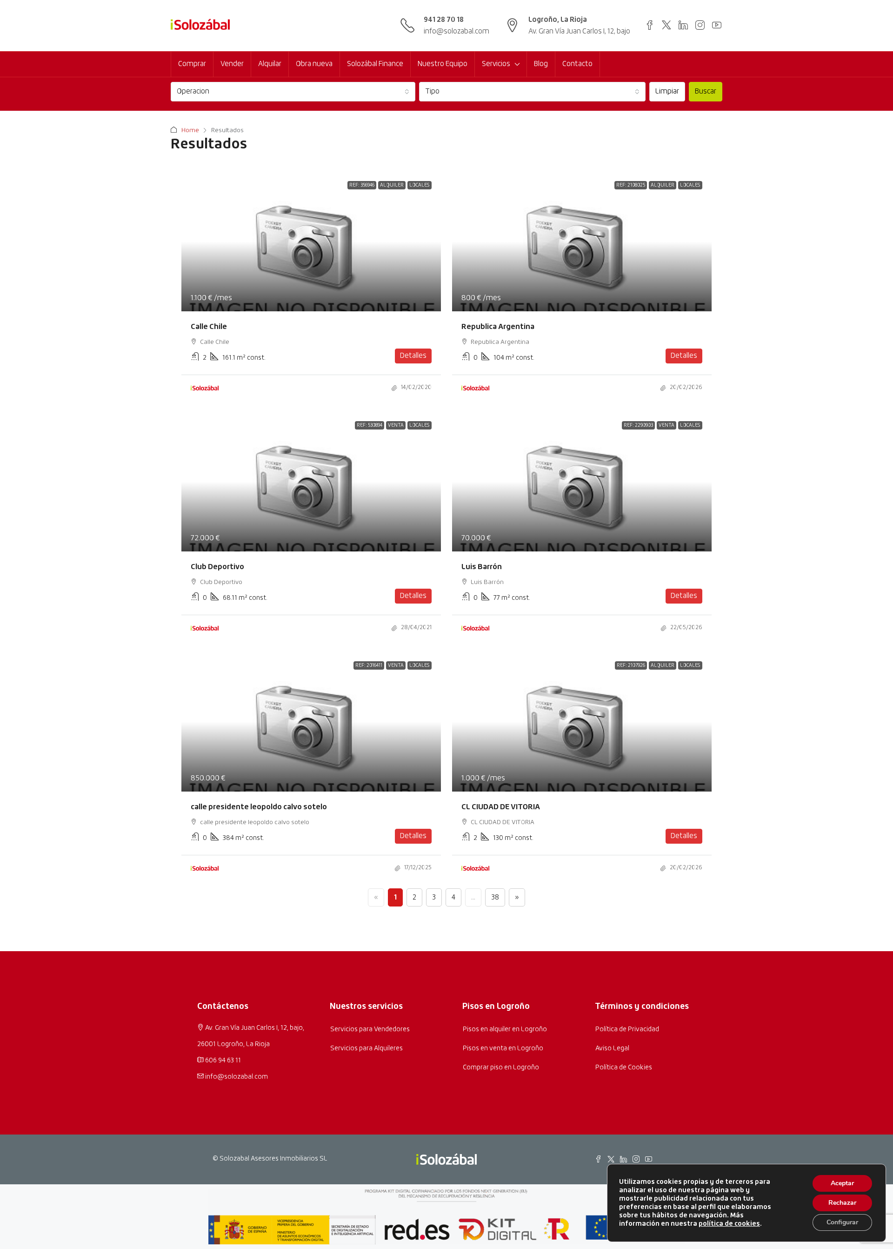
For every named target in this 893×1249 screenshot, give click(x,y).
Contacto (577, 63)
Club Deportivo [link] (217, 567)
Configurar (842, 1222)
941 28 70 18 (444, 19)
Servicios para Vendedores (370, 1029)
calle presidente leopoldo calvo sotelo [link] (259, 807)
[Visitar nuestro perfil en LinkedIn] (683, 24)
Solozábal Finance (375, 63)
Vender (232, 63)
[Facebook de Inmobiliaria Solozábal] (598, 1158)
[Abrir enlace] (649, 24)
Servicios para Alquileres (366, 1048)
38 (495, 897)
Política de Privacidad (627, 1029)
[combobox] (293, 91)
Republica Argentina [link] (497, 326)
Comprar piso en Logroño (501, 1067)
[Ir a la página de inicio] (200, 25)
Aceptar (842, 1183)
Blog (541, 63)
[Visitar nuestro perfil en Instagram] (700, 24)
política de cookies (729, 1224)
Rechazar (842, 1202)
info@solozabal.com (456, 31)
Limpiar (667, 91)
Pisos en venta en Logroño (503, 1048)
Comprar (192, 63)
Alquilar (269, 63)
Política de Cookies (623, 1067)
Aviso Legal (612, 1048)
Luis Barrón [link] (481, 567)
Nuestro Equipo (442, 63)
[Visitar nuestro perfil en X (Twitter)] (666, 24)
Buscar (705, 91)
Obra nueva (314, 63)
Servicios (496, 63)
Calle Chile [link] (209, 326)
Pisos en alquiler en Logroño (505, 1029)
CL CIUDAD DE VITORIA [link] (500, 807)
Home (190, 131)
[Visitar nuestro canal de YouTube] (716, 24)
